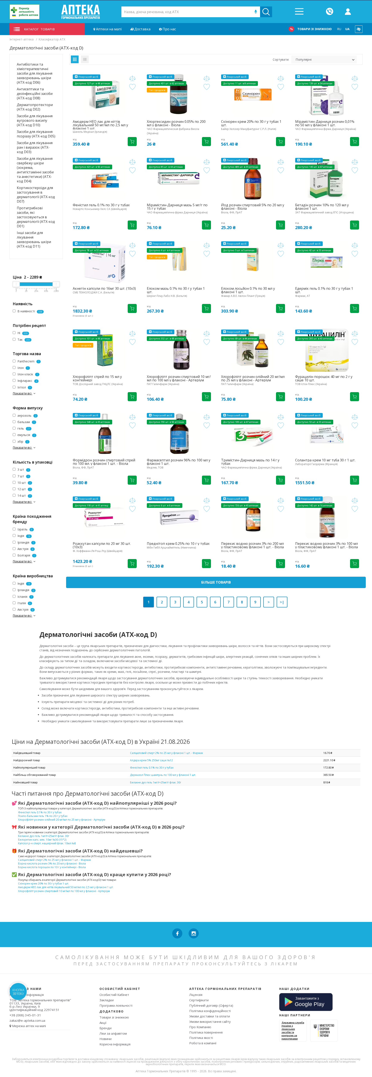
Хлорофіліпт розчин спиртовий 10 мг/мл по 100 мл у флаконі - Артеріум (179, 378)
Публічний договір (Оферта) (211, 1005)
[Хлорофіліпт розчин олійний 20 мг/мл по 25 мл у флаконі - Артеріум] (253, 350)
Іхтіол (24, 387)
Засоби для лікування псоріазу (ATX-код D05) (36, 134)
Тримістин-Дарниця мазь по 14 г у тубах (250, 461)
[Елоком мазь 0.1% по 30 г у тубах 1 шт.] (179, 262)
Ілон (22, 368)
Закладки (106, 1000)
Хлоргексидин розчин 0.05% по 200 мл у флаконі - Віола (176, 123)
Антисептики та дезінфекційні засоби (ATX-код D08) (35, 93)
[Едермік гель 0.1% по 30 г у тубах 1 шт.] (327, 262)
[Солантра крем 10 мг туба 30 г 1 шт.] (327, 433)
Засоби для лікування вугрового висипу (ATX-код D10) (35, 120)
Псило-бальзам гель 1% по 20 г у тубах (42, 816)
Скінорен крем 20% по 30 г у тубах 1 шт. (251, 123)
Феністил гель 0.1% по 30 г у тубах (101, 205)
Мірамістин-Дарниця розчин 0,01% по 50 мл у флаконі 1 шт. (324, 123)
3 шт (23, 469)
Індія (23, 536)
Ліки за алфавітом (113, 1033)
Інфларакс (27, 381)
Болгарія (26, 555)
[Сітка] (75, 59)
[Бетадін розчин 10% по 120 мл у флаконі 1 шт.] (327, 178)
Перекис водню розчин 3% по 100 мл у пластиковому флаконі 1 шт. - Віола (326, 545)
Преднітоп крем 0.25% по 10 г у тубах (178, 543)
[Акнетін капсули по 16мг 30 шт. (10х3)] (105, 262)
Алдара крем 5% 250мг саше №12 (151, 760)
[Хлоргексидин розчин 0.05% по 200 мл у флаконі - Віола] (179, 95)
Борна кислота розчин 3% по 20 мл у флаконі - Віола (52, 863)
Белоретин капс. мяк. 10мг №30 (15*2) (42, 839)
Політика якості (201, 1037)
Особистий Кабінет (114, 994)
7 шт (23, 476)
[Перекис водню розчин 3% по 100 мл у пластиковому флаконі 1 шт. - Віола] (327, 517)
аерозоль (26, 415)
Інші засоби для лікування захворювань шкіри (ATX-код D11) (34, 239)
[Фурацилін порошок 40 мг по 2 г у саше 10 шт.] (327, 350)
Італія (24, 603)
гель (23, 428)
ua (347, 29)
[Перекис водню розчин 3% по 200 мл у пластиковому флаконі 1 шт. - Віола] (253, 517)
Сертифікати (199, 1000)
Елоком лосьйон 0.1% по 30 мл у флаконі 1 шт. (248, 290)
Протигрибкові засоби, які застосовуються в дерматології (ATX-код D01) (36, 217)
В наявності (29, 311)
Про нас (169, 29)
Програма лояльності (115, 1005)
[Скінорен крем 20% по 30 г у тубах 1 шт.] (253, 95)
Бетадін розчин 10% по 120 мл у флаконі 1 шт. (322, 206)
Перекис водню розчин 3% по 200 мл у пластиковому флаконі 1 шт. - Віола (252, 545)
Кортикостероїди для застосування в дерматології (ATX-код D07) (36, 194)
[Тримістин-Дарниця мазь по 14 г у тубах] (253, 433)
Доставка (141, 29)
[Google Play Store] (306, 1001)
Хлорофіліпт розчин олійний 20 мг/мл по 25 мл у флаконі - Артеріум (253, 378)
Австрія (25, 549)
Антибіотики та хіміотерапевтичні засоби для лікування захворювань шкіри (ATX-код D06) (34, 73)
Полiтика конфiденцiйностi (210, 1011)
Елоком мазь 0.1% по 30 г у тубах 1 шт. (176, 290)
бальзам (26, 422)
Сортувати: (281, 59)
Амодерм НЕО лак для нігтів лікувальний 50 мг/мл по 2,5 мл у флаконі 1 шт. (100, 125)
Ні (22, 333)
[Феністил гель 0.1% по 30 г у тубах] (105, 178)
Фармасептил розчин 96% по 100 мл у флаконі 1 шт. (178, 461)
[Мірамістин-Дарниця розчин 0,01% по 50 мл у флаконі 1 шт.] (327, 95)
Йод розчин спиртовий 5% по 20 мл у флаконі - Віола (252, 206)
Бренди (105, 1028)
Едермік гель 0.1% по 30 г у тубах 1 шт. (324, 290)
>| (282, 601)
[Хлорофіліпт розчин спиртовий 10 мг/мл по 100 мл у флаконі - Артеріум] (179, 350)
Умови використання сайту (210, 1021)
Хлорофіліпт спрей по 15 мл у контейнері (97, 378)
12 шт (24, 489)
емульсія (26, 435)
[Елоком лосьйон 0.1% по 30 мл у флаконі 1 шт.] (253, 262)
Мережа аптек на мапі (29, 1026)
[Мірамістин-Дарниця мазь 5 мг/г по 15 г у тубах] (179, 178)
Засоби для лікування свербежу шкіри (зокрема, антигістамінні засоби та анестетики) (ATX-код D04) (35, 169)
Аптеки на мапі (108, 29)
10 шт (24, 483)
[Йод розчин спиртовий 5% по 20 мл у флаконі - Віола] (253, 178)
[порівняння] (132, 78)
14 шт (24, 495)
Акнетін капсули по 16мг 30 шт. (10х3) (104, 288)
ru (339, 29)
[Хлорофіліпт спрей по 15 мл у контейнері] (105, 350)
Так (23, 339)
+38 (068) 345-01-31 (25, 1015)
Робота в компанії (203, 1043)
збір (22, 441)
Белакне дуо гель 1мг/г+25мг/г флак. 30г (155, 782)
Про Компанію (200, 1027)
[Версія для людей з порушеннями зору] (359, 29)
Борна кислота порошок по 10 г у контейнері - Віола (52, 867)
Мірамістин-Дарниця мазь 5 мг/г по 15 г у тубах (177, 206)
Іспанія (24, 597)
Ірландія (25, 542)
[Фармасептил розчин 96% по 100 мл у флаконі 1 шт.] (179, 433)
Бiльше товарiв (216, 582)
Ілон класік (27, 374)
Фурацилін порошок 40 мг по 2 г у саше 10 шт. (323, 378)
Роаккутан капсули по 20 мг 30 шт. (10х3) (102, 545)
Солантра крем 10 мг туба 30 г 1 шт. (325, 460)
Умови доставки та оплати (209, 1016)
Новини (105, 1039)
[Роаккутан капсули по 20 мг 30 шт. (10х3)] (105, 517)
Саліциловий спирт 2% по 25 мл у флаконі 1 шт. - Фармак (166, 753)
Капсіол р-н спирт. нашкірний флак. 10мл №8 (47, 843)
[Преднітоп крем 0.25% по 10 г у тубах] (179, 517)
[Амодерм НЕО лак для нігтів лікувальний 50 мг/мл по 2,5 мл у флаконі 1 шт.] (105, 95)
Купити (132, 141)
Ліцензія (195, 994)
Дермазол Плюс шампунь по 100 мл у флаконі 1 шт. (163, 775)
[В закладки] (132, 87)
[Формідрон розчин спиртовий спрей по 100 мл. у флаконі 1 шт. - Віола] (105, 433)
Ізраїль (24, 529)
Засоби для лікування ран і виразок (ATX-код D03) (35, 147)
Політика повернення (206, 1032)
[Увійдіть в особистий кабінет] (348, 11)
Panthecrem (28, 361)
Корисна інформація (114, 1044)
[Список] (85, 59)
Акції (103, 1022)
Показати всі (22, 393)
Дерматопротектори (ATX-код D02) (35, 107)
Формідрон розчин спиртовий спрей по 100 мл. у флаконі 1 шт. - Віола (104, 461)
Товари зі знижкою (314, 29)
